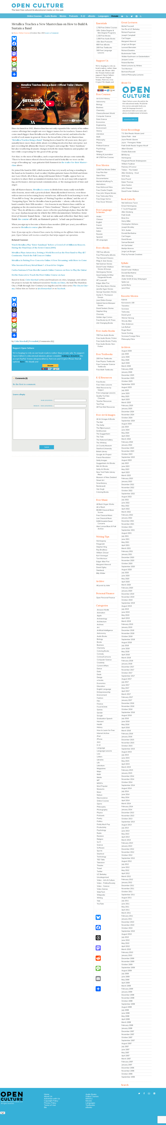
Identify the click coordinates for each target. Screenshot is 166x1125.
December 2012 (128, 849)
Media (99, 777)
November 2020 (128, 560)
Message (36, 405)
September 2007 (128, 1040)
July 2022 (125, 500)
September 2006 (128, 1077)
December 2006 (128, 1068)
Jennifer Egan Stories (104, 289)
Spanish (99, 237)
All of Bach (100, 507)
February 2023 (127, 478)
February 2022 (127, 515)
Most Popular (102, 786)
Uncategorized (103, 877)
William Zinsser (102, 553)
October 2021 (127, 527)
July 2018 (125, 645)
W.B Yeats (126, 176)
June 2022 (125, 503)
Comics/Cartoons (104, 657)
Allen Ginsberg (127, 212)
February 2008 (127, 1025)
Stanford (100, 854)
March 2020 (126, 585)
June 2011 (125, 904)
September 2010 (128, 931)
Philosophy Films (128, 339)
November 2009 (128, 961)
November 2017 (128, 670)
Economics (100, 122)
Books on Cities (58, 282)
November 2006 (128, 1071)
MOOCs (100, 783)
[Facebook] (50, 43)
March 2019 (126, 621)
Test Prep (100, 404)
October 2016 (127, 709)
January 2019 (127, 627)
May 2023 (125, 469)
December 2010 (128, 922)
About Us (48, 1096)
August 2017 (127, 679)
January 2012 (127, 882)
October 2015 (127, 746)
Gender (100, 713)
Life (98, 763)
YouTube (100, 904)
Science (100, 845)
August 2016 (127, 715)
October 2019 (127, 600)
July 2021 (125, 536)
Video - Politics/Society (106, 883)
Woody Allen (127, 321)
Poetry (99, 818)
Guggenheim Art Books (105, 463)
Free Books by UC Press (105, 320)
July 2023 (125, 463)
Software (100, 848)
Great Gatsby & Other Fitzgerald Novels (105, 276)
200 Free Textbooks (104, 47)
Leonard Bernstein (129, 47)
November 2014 (128, 779)
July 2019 (125, 609)
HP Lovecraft (101, 280)
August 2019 (127, 606)
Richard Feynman (128, 32)
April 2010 (126, 946)
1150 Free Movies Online (106, 169)
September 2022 (128, 494)
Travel (99, 868)
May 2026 (125, 360)
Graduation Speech (104, 718)
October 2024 (127, 418)
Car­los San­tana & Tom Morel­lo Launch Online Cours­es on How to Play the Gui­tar (49, 270)
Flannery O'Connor (129, 167)
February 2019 (127, 624)
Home (46, 1094)
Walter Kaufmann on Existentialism (136, 56)
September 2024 (128, 421)
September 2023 (128, 457)
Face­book (61, 288)
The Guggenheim (103, 434)
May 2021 (125, 542)
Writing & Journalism (104, 154)
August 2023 (127, 460)
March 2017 (126, 694)
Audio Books (102, 636)
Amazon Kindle (103, 610)
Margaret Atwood (103, 564)
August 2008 (127, 1007)
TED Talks (101, 860)
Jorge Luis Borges (129, 44)
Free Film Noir (101, 172)
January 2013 (127, 846)
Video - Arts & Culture (106, 880)
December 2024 (128, 411)
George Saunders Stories (106, 292)
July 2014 (125, 791)
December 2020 (128, 557)
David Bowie (127, 239)
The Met (99, 422)
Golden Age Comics (104, 317)
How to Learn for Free (106, 730)
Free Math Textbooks (104, 370)
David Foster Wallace (130, 191)
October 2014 (127, 782)
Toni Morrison (101, 558)
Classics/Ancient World (105, 113)
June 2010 (125, 940)
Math (98, 137)
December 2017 (128, 667)
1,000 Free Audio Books (105, 39)
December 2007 (128, 1031)
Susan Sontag (127, 333)
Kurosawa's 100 (128, 303)
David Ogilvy (101, 567)
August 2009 (127, 970)
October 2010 (127, 928)
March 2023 (126, 475)
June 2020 (125, 576)
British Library (101, 451)
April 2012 (126, 873)
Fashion (100, 698)
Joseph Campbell (128, 35)
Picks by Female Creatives (132, 254)
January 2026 (127, 372)
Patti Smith (126, 215)
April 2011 (126, 910)
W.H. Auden (126, 230)
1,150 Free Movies (103, 36)
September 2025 (128, 384)
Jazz (98, 742)
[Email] (50, 69)
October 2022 (127, 490)
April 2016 (126, 727)
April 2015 (126, 764)
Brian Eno (125, 218)
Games (100, 710)
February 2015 (127, 770)
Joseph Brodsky (128, 227)
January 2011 (127, 919)
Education (101, 686)
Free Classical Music (104, 515)
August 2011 (127, 898)
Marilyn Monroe (128, 248)
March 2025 (126, 402)
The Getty (100, 425)
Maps (99, 771)
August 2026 (127, 351)
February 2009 (127, 989)
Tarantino (125, 306)
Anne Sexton (127, 185)
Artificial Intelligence (105, 630)
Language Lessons (104, 751)
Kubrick (124, 300)
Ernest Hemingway (129, 206)
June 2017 (125, 685)
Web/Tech (101, 892)
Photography (102, 810)
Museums (100, 789)
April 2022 (126, 509)
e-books (100, 680)
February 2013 (127, 843)
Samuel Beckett (128, 242)
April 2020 (126, 582)
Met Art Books (102, 466)
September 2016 (128, 712)
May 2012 (125, 870)
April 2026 (126, 363)
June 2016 (125, 721)
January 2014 (127, 809)
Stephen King (101, 311)
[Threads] (50, 48)
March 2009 (126, 986)
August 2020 (127, 569)
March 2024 (126, 439)
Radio (99, 833)
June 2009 (125, 977)
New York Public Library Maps (105, 473)
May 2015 (125, 761)
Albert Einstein (127, 149)
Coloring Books (102, 492)
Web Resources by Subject (103, 389)
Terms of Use (50, 1105)
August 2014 (127, 788)
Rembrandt (100, 486)
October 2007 (127, 1037)
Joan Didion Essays (104, 300)
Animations (100, 184)
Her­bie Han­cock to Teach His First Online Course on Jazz (38, 275)
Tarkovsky (126, 312)
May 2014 (125, 797)
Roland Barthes (128, 62)
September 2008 (128, 1004)
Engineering (101, 125)
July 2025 (125, 390)
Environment (101, 128)
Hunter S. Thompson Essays (104, 296)
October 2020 (127, 563)
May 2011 (125, 907)
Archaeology (102, 619)
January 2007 (127, 1065)
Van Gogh (100, 489)
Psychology (100, 149)
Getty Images (101, 460)
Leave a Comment (52, 33)
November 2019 (128, 597)
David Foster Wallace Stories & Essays (105, 268)
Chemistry (100, 110)
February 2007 (127, 1062)
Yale (98, 901)
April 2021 (126, 545)
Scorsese (125, 309)
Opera (99, 804)
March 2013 (126, 840)
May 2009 (125, 980)
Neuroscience (102, 798)
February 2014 (127, 806)
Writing (100, 898)
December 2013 (128, 812)
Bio (45, 1107)
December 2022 (128, 484)
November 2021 (128, 524)
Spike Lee (125, 282)
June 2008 (125, 1013)
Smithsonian (101, 431)
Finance (100, 704)
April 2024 (126, 436)
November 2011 (128, 888)
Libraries (100, 760)
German (99, 228)
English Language (104, 689)
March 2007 (126, 1059)
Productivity (101, 827)
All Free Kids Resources (105, 407)
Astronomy (100, 101)
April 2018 (126, 655)
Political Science (102, 145)
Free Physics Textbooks (105, 361)
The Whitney (101, 443)
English (99, 222)
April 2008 (126, 1019)
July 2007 (125, 1046)
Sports (99, 851)
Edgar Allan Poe (102, 283)
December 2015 (128, 740)
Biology (99, 104)
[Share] (50, 74)
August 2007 (127, 1043)
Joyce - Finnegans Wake (131, 142)
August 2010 (127, 934)
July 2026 (125, 354)
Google (100, 716)
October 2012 (127, 855)
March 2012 (126, 876)
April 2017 (126, 691)
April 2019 (126, 618)
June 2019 (125, 612)
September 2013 (128, 822)
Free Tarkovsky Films (104, 196)
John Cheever (127, 188)
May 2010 (125, 943)
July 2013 (125, 828)
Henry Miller (126, 221)
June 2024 (125, 430)
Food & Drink (102, 707)
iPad (98, 736)
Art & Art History (103, 98)
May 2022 (125, 506)
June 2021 (125, 539)
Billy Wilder (100, 573)
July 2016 (125, 718)
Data (99, 671)
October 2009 (127, 964)
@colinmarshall (45, 288)
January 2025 (127, 408)
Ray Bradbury (101, 550)
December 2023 (128, 448)
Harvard (100, 721)
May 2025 (125, 396)
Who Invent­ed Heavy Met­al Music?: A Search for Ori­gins (38, 265)
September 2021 (128, 530)
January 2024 (127, 445)
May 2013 (125, 834)
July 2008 (125, 1010)
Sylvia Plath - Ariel (129, 136)
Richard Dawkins (128, 50)
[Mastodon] (50, 53)
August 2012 (127, 861)
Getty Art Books (102, 469)
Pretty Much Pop (103, 824)
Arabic (98, 216)
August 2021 (127, 533)
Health (99, 724)
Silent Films (100, 175)
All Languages (102, 240)
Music (99, 792)
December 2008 (128, 995)
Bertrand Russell (128, 72)
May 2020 (125, 579)
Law (98, 754)
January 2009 (127, 992)
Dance (99, 668)
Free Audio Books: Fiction (106, 338)
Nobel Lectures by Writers (132, 66)
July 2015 (125, 755)
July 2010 (125, 937)
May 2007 (125, 1052)
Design (99, 677)
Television (101, 862)
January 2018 (127, 664)
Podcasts (100, 815)
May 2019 (125, 615)
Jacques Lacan (127, 59)
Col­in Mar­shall (32, 280)
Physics (99, 143)
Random (100, 836)
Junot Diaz (126, 288)
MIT (98, 780)
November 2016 (128, 706)
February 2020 (127, 588)
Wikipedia (101, 895)
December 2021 (128, 521)
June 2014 (125, 794)
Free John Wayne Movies (106, 193)
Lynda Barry (126, 285)
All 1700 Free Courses (105, 157)
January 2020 (127, 591)
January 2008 (127, 1028)
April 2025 (126, 399)
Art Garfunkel (127, 245)
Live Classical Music (104, 518)
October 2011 (127, 891)
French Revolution (103, 457)
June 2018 (125, 648)
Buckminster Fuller (129, 53)
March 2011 (126, 913)
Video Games (102, 889)
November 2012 (128, 852)
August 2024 (127, 424)
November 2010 (128, 925)
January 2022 (127, 518)
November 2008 (128, 998)
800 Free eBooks (103, 45)
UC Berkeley (101, 874)
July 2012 (125, 864)
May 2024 (125, 433)
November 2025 (128, 378)
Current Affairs (103, 666)
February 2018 (127, 661)
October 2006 (127, 1074)
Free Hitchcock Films (104, 187)
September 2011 (128, 895)
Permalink (33, 341)
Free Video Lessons (104, 385)
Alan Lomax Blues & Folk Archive (106, 527)
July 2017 (125, 682)
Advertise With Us (130, 119)
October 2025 (127, 381)
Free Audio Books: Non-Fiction (105, 345)
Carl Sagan (126, 38)
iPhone (99, 739)
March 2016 (126, 730)
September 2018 (128, 639)
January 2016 (127, 737)
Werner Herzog (128, 318)
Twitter (99, 871)
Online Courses (24, 33)
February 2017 (127, 697)
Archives (100, 624)
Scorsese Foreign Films (131, 336)
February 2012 (127, 879)
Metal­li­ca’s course (41, 189)
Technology (101, 857)
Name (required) (46, 400)
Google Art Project (103, 454)
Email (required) (46, 405)
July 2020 (125, 572)
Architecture (101, 621)
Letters (99, 757)
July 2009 (125, 973)
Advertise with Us (52, 1098)
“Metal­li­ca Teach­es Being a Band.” (27, 140)
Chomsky (100, 314)
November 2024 (128, 415)
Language (101, 748)
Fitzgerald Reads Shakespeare (134, 161)
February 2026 (127, 369)
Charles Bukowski (129, 152)
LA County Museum (104, 446)
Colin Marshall (20, 341)
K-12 (98, 745)
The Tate (100, 437)
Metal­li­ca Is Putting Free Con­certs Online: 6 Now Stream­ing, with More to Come (49, 260)
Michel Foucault (128, 26)
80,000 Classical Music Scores (105, 511)
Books (99, 642)
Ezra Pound (126, 179)
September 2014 (128, 785)
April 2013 (126, 837)
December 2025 (128, 375)
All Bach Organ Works (105, 504)
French (99, 225)
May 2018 (125, 651)
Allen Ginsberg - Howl (130, 173)
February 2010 (127, 952)
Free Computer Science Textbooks (105, 365)
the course (23, 219)
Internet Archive (103, 733)
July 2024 (125, 427)
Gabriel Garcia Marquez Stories (105, 304)
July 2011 (125, 901)
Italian (98, 231)
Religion (99, 151)
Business (99, 107)
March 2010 (126, 949)
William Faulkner (128, 164)
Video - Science (103, 886)
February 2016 (127, 734)
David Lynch (126, 315)
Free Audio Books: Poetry (106, 341)
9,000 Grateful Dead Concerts (104, 522)
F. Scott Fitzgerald (129, 209)
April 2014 (126, 800)
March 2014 (126, 803)
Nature (99, 795)
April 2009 (126, 983)
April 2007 (126, 1056)
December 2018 (128, 630)
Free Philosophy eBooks (106, 255)
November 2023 (128, 451)
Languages (90, 1103)
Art (98, 627)
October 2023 (127, 454)
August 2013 (127, 825)
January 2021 (127, 554)
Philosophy (100, 140)
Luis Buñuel (126, 327)
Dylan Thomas (127, 182)
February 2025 (127, 405)
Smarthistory (101, 483)
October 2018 (127, 636)
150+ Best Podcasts (104, 42)
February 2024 (127, 442)
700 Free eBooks (103, 252)
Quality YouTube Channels (102, 397)
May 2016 (125, 724)
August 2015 (127, 752)
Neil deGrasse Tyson (130, 203)
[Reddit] (50, 58)
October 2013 (127, 819)
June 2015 (125, 758)
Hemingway (101, 541)
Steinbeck (100, 570)
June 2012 (125, 867)
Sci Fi (99, 842)
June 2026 (125, 357)
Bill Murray (126, 155)
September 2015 (128, 749)
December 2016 (128, 703)
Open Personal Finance (105, 598)
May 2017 (125, 688)
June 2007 (125, 1049)
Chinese (99, 219)
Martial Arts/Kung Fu (104, 181)
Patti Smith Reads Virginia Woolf (135, 145)
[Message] (50, 64)
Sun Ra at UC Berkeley (131, 29)
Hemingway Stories (104, 272)
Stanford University (104, 448)
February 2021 (127, 551)
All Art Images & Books (105, 419)
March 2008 (126, 1022)
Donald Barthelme (129, 233)
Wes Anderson (127, 324)
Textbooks (90, 1105)
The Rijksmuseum (103, 428)
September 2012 (128, 858)
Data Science (101, 119)
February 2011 (127, 916)
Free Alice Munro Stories (106, 286)
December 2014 (128, 776)
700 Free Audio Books (105, 335)
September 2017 (128, 676)
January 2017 (127, 700)
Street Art (100, 480)
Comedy (100, 654)
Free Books (100, 382)
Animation (101, 613)
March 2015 (126, 767)
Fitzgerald (100, 544)
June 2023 (125, 466)
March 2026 (126, 366)
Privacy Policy (50, 1103)
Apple (99, 616)
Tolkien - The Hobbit (130, 170)
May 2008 (125, 1016)
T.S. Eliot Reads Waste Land (133, 133)
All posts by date (103, 585)
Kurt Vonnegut (102, 555)
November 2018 (128, 633)
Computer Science (103, 116)
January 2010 (127, 955)
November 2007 (128, 1034)
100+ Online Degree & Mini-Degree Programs (106, 31)
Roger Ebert (126, 330)
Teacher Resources (104, 401)
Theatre (100, 865)
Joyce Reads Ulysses (130, 139)
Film (98, 701)
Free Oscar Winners (104, 202)
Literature (100, 134)
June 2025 (125, 393)
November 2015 (128, 743)
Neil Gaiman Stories (104, 264)
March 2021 (126, 548)
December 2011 (128, 885)
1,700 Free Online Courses (106, 27)
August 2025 (127, 387)
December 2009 (128, 958)
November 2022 (128, 487)
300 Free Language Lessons (104, 51)
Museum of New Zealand (106, 477)
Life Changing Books (104, 323)
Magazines (101, 768)
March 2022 (126, 512)
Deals (99, 674)
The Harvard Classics (104, 258)
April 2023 (126, 472)
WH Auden (126, 267)
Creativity (100, 663)
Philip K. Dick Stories (104, 261)
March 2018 (126, 658)
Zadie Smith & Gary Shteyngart (134, 279)
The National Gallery (104, 440)
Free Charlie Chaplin (104, 190)
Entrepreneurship (103, 692)
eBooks (89, 1107)
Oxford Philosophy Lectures (133, 75)
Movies (89, 1100)
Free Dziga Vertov (103, 199)
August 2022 (127, 497)
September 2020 (128, 566)
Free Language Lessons (105, 393)
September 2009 (128, 967)
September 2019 (128, 603)
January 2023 (127, 481)
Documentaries (102, 178)
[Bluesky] (50, 38)
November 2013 (128, 816)
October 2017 (127, 673)
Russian (99, 234)
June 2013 (125, 831)
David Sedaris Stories (105, 308)
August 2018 (127, 642)
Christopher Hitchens (130, 224)
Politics (99, 821)
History (99, 131)
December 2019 (128, 594)
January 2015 (127, 773)
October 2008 (127, 1001)
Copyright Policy (51, 1100)
